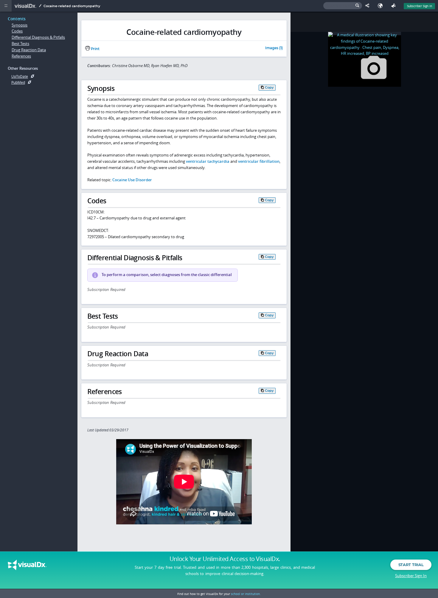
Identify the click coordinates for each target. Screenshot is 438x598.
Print (95, 49)
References (21, 56)
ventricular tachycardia (207, 161)
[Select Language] (381, 6)
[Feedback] (394, 6)
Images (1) (274, 48)
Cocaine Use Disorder (132, 179)
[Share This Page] (368, 6)
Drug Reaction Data (29, 49)
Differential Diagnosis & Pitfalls (38, 37)
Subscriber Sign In (419, 6)
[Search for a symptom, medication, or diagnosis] (342, 6)
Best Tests (20, 43)
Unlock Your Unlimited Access (225, 559)
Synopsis (19, 25)
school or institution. (246, 594)
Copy (269, 87)
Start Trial (410, 564)
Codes (17, 31)
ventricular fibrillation (258, 161)
